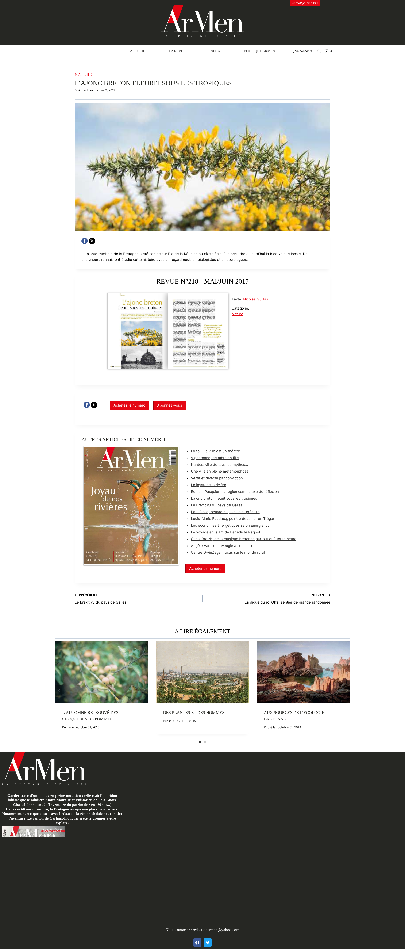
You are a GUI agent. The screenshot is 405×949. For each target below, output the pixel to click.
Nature (83, 74)
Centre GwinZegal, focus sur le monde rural (228, 552)
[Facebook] (84, 241)
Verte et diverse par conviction (217, 478)
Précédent (58, 690)
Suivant (346, 690)
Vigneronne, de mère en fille (215, 458)
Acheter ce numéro (205, 568)
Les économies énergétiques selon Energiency (230, 525)
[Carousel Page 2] (205, 742)
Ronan (91, 90)
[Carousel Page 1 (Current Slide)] (199, 742)
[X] (92, 241)
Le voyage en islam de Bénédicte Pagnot (225, 532)
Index (214, 51)
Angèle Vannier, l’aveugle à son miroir (222, 546)
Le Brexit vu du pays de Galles (217, 505)
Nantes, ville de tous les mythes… (219, 464)
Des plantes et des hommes (193, 712)
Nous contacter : (179, 929)
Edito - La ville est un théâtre (215, 451)
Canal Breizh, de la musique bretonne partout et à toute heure (243, 539)
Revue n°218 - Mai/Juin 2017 (202, 281)
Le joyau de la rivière (208, 485)
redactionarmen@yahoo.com (216, 929)
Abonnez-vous (169, 405)
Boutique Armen (259, 51)
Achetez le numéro (129, 405)
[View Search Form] (319, 51)
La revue (177, 51)
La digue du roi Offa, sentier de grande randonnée (287, 599)
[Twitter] (208, 942)
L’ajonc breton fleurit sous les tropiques (224, 498)
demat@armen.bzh (305, 3)
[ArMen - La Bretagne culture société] (202, 20)
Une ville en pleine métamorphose (219, 471)
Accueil (137, 51)
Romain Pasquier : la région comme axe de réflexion (235, 491)
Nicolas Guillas (255, 299)
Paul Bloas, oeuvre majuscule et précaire (225, 512)
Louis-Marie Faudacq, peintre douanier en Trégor (232, 519)
